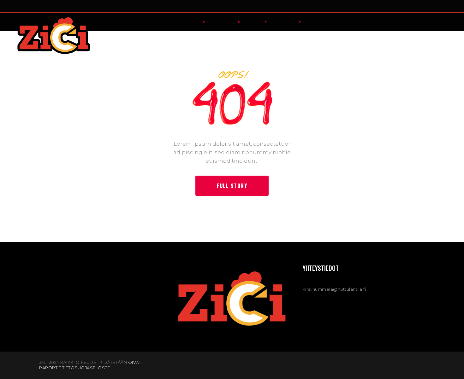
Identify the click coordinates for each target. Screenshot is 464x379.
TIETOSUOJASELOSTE (86, 367)
